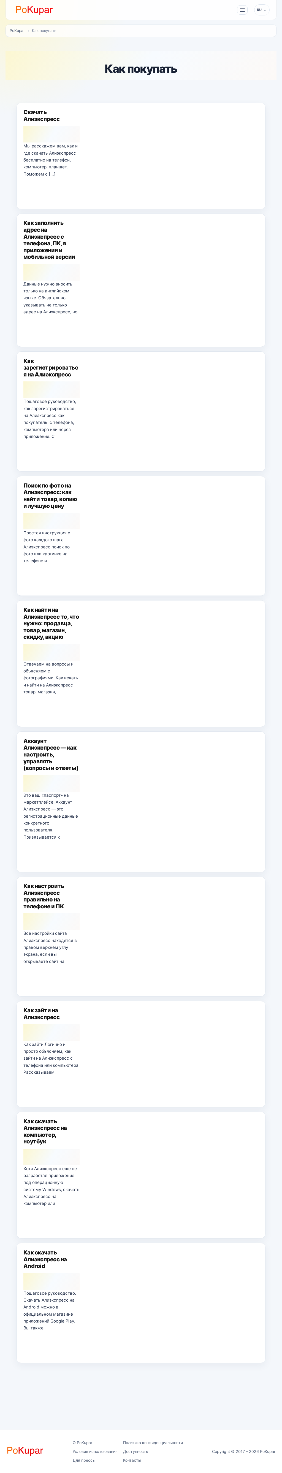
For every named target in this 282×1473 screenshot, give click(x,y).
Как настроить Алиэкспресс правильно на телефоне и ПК (43, 896)
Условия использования (95, 1451)
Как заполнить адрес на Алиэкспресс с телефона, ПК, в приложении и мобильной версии (49, 239)
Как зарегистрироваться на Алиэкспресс (50, 367)
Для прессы (84, 1460)
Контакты (132, 1460)
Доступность (135, 1451)
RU (259, 10)
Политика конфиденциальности (153, 1442)
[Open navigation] (242, 10)
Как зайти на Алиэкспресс (41, 1013)
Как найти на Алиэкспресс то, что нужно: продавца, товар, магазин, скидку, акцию (51, 623)
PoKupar (17, 30)
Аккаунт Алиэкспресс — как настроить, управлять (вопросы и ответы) (51, 754)
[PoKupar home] (34, 9)
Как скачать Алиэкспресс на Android (45, 1259)
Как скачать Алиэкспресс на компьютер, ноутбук (45, 1131)
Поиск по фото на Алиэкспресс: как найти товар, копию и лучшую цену (50, 495)
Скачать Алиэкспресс (41, 115)
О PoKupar (82, 1442)
